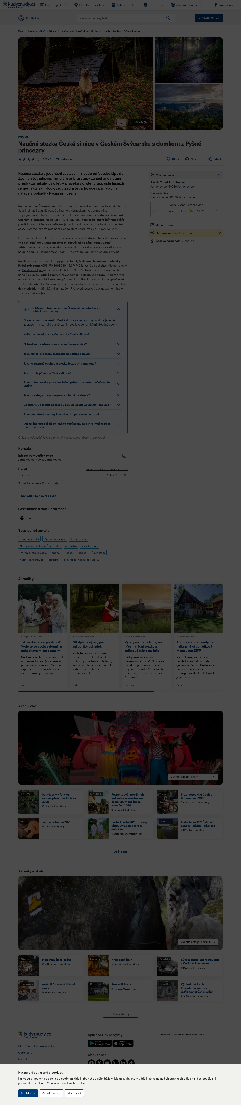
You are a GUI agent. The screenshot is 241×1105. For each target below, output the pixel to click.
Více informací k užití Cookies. (67, 1083)
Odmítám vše (51, 1093)
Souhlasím (28, 1093)
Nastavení (74, 1093)
